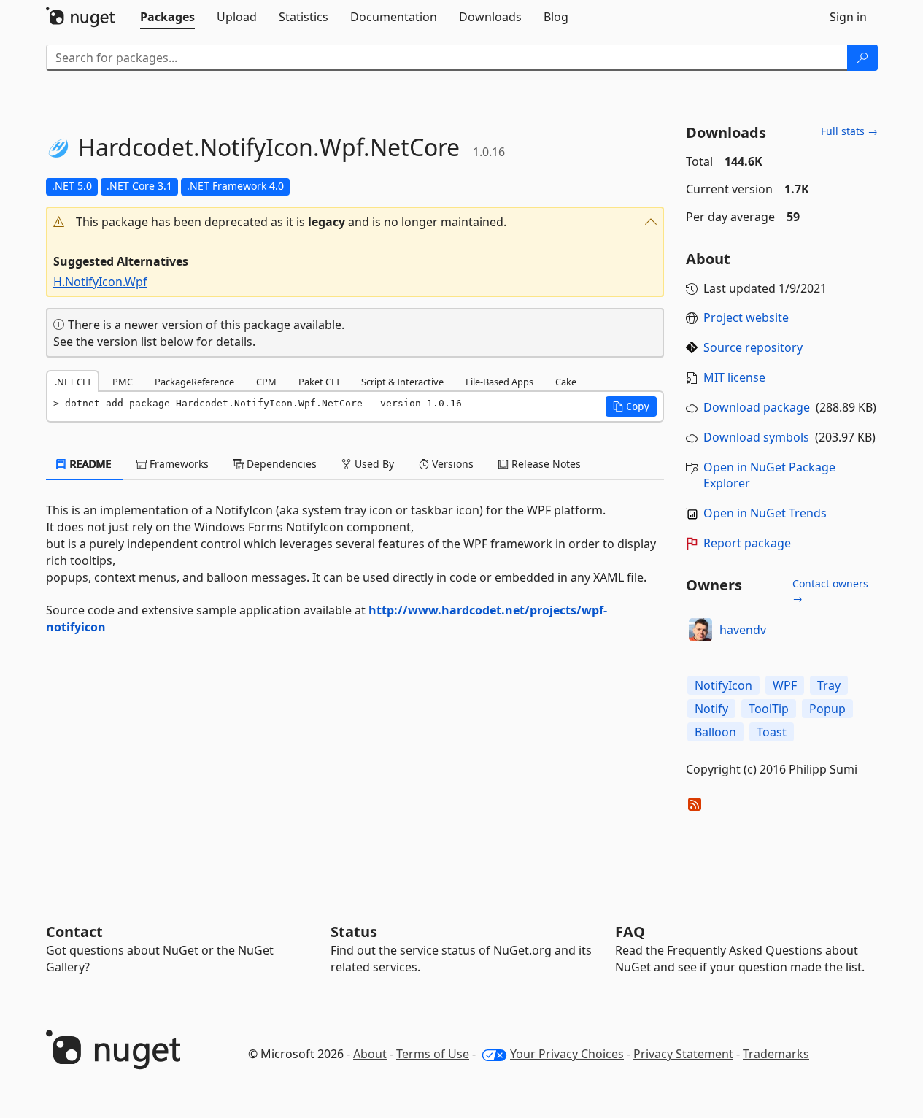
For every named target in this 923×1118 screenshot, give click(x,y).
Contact (74, 931)
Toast (772, 732)
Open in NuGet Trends (765, 513)
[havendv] (700, 630)
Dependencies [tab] (280, 464)
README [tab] (89, 464)
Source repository (753, 347)
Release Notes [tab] (545, 464)
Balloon (715, 732)
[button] (355, 222)
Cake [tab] (565, 381)
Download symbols (756, 437)
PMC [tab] (122, 381)
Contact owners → (830, 591)
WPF (785, 685)
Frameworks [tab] (178, 464)
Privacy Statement (683, 1054)
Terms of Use (432, 1054)
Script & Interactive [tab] (402, 381)
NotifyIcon (723, 685)
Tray (829, 685)
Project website (746, 317)
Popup (827, 709)
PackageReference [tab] (194, 381)
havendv (742, 630)
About (370, 1054)
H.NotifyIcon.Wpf (100, 282)
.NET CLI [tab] (72, 381)
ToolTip (769, 709)
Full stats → (849, 131)
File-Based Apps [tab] (499, 381)
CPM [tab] (266, 381)
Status (354, 931)
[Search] (862, 58)
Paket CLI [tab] (318, 381)
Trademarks (776, 1054)
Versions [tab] (451, 464)
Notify (711, 709)
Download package (756, 407)
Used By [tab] (373, 464)
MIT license (734, 377)
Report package (747, 543)
